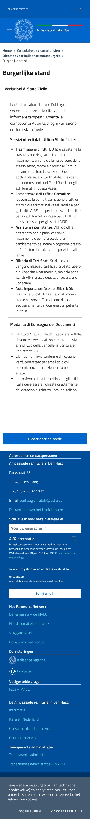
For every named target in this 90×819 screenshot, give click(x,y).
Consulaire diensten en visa (30, 728)
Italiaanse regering (17, 9)
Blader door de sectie (45, 439)
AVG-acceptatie (21, 538)
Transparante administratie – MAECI (37, 764)
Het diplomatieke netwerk (29, 623)
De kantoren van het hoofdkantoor (36, 509)
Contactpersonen (22, 737)
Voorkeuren (29, 811)
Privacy (59, 553)
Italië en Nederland (24, 719)
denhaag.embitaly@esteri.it (40, 500)
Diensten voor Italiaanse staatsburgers (31, 55)
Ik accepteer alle (66, 811)
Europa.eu (24, 671)
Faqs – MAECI (20, 689)
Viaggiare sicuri (20, 633)
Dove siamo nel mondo (26, 642)
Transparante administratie (29, 754)
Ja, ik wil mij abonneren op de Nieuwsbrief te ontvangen (39, 570)
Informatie (17, 710)
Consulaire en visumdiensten (38, 50)
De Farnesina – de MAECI (28, 614)
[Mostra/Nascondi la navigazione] (9, 30)
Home (7, 50)
